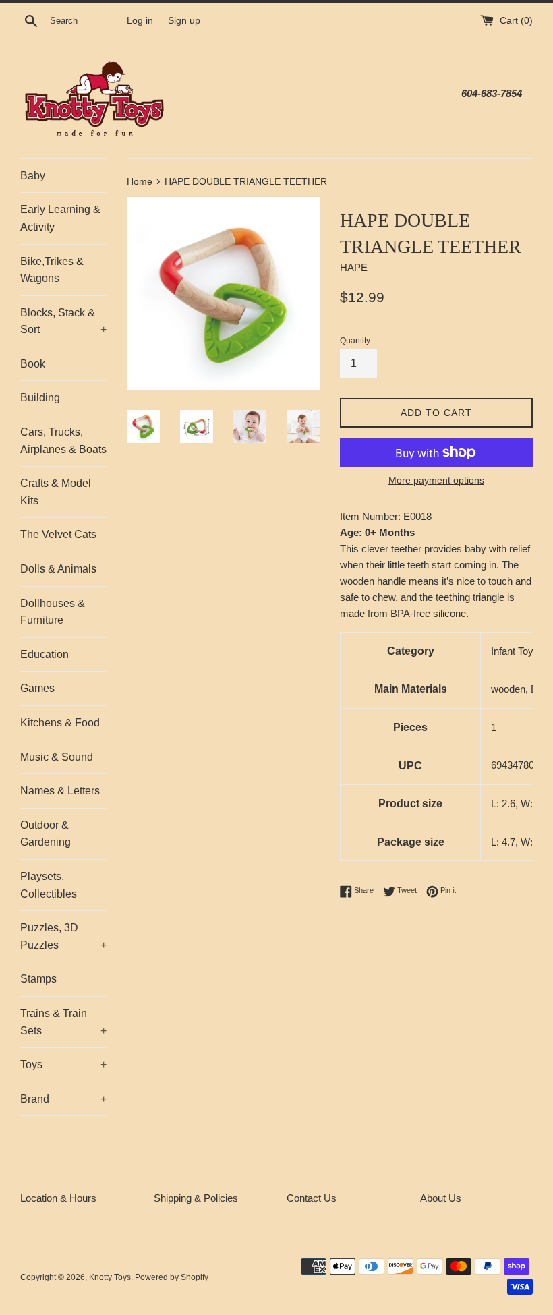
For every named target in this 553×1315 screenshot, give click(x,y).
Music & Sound (56, 757)
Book (32, 364)
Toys (63, 1064)
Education (44, 654)
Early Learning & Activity (60, 218)
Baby (32, 175)
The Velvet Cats (58, 534)
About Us (440, 1198)
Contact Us (312, 1198)
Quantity (355, 340)
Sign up (184, 21)
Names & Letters (60, 790)
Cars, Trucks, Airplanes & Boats (63, 440)
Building (40, 397)
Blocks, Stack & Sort (63, 321)
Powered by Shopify (171, 1277)
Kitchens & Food (60, 722)
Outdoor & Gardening (45, 833)
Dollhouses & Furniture (52, 611)
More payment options (436, 480)
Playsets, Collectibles (48, 885)
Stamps (38, 979)
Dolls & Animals (58, 569)
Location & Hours (58, 1198)
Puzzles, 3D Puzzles (63, 936)
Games (37, 688)
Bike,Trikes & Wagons (52, 270)
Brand (63, 1099)
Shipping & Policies (196, 1198)
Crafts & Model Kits (55, 491)
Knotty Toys (110, 1277)
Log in (140, 21)
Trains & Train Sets (63, 1021)
